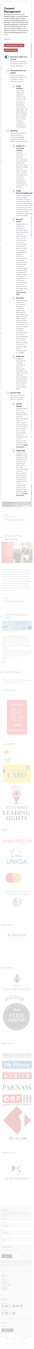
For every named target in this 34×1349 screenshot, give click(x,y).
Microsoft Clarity (19, 220)
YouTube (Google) (19, 405)
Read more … (8, 39)
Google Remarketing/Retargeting (25, 192)
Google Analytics (19, 87)
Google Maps (20, 450)
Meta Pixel (19, 298)
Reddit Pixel (20, 356)
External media (15, 393)
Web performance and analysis (18, 71)
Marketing (13, 131)
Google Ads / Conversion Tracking (20, 148)
